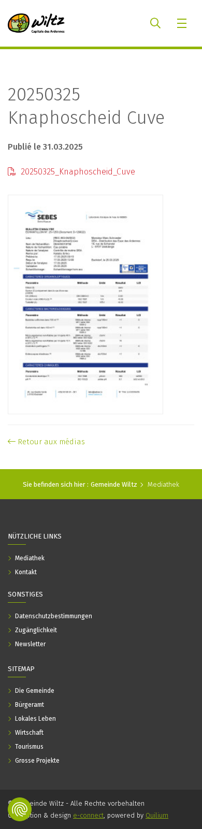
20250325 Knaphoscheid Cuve (86, 105)
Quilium (157, 815)
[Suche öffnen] (155, 23)
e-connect (88, 815)
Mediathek (163, 484)
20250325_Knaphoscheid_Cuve (77, 172)
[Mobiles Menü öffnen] (182, 23)
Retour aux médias (50, 441)
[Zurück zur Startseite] (36, 23)
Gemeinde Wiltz (114, 484)
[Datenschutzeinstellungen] (20, 809)
